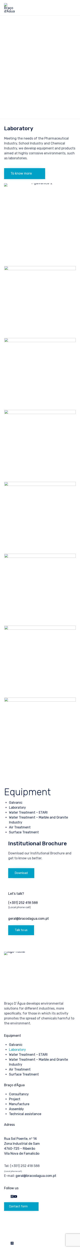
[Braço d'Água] (9, 7)
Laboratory (17, 807)
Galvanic (15, 803)
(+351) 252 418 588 (25, 1166)
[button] (24, 173)
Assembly (16, 1109)
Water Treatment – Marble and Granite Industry (38, 1062)
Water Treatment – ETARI (28, 812)
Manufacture (19, 1104)
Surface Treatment (24, 832)
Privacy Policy (15, 1231)
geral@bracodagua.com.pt (36, 1176)
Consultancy (19, 1094)
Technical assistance (25, 1114)
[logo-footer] (31, 951)
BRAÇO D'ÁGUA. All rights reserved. (34, 1222)
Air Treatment (20, 827)
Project (14, 1099)
